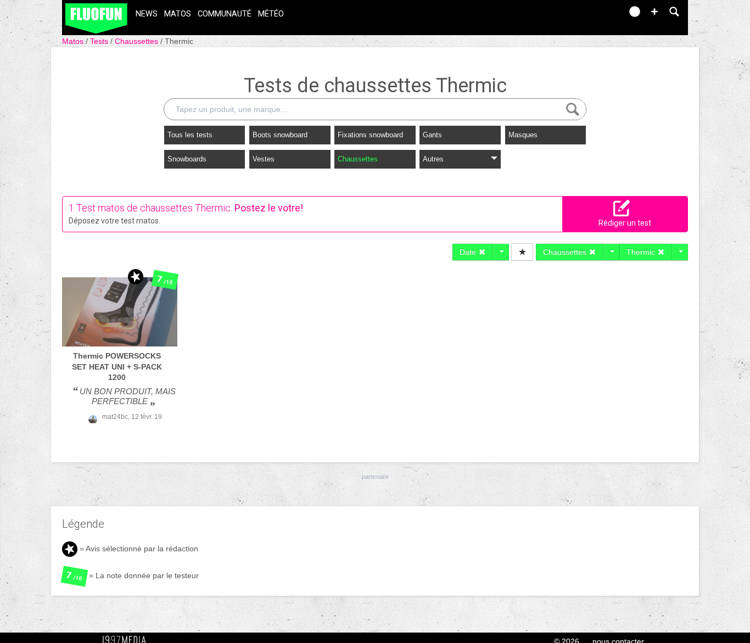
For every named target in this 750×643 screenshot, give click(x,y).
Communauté (224, 14)
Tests (100, 41)
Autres (433, 159)
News (147, 14)
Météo (271, 14)
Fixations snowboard (370, 135)
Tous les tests (189, 135)
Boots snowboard (280, 135)
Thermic (179, 41)
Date (469, 252)
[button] (654, 11)
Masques (523, 135)
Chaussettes (137, 41)
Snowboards (186, 159)
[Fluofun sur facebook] (590, 15)
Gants (432, 135)
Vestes (264, 159)
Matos (177, 14)
